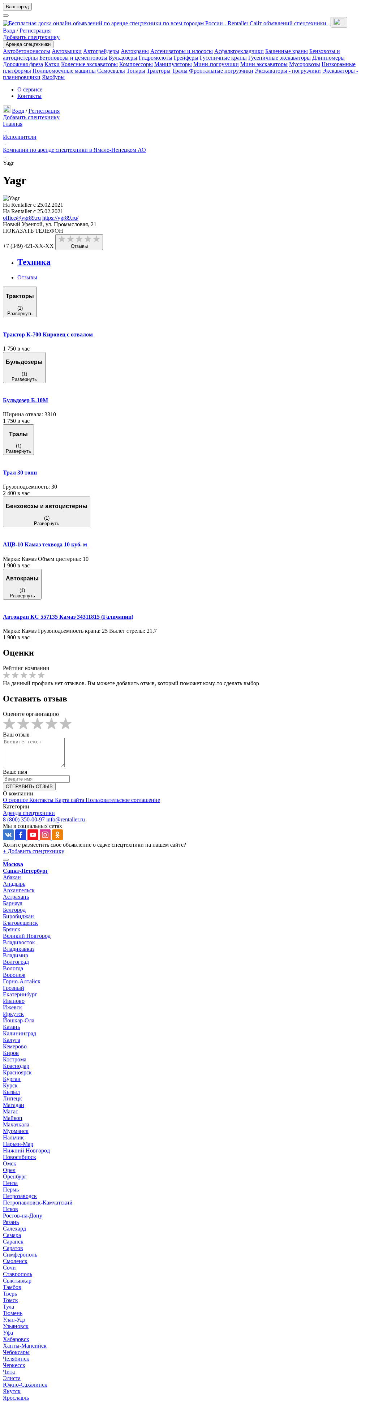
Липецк (12, 1098)
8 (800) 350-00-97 (24, 819)
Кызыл (11, 1092)
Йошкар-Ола (18, 1020)
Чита (9, 1372)
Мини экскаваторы (264, 64)
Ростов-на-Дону (22, 1215)
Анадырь (14, 884)
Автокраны (135, 51)
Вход (9, 30)
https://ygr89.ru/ (60, 218)
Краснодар (16, 1066)
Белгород (14, 910)
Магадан (13, 1105)
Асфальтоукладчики (239, 51)
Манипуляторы (173, 64)
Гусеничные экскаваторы (279, 58)
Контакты (29, 96)
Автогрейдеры (101, 51)
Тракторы (159, 71)
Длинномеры (328, 58)
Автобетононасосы (26, 51)
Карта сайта (70, 800)
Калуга (11, 1040)
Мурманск (16, 1131)
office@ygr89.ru (22, 218)
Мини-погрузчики (216, 64)
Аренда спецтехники (28, 44)
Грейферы (186, 58)
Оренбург (15, 1176)
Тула (8, 1307)
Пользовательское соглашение (123, 800)
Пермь (11, 1189)
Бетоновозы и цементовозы (73, 58)
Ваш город (17, 6)
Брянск (11, 929)
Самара (12, 1235)
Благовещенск (20, 923)
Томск (10, 1300)
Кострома (14, 1059)
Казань (11, 1027)
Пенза (10, 1183)
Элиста (12, 1378)
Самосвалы (111, 71)
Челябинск (16, 1359)
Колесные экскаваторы (89, 64)
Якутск (12, 1391)
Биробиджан (18, 916)
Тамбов (12, 1287)
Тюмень (12, 1313)
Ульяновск (16, 1326)
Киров (11, 1053)
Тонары (135, 71)
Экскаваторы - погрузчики (288, 71)
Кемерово (15, 1046)
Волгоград (16, 962)
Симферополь (20, 1254)
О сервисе (29, 89)
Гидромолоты (155, 58)
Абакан (12, 877)
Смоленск (15, 1261)
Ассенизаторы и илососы (181, 51)
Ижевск (12, 1007)
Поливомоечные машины (64, 71)
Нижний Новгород (26, 1150)
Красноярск (17, 1072)
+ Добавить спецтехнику (33, 851)
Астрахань (16, 897)
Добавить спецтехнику (31, 37)
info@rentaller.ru (65, 819)
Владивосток (19, 942)
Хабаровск (16, 1339)
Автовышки (67, 51)
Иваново (14, 1001)
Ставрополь (17, 1274)
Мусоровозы (304, 64)
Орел (9, 1170)
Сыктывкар (17, 1281)
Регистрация (35, 30)
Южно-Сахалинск (25, 1385)
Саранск (13, 1241)
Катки (52, 64)
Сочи (9, 1268)
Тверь (10, 1294)
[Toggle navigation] (339, 22)
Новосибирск (19, 1157)
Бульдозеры (123, 58)
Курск (10, 1085)
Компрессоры (136, 64)
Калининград (19, 1033)
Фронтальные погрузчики (221, 71)
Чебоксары (16, 1352)
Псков (10, 1209)
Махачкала (16, 1124)
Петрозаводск (20, 1196)
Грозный (13, 988)
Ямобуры (53, 77)
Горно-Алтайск (21, 981)
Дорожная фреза (23, 64)
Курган (12, 1079)
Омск (9, 1163)
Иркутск (13, 1014)
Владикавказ (18, 949)
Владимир (15, 955)
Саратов (13, 1248)
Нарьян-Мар (18, 1144)
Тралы (180, 71)
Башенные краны (286, 51)
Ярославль (16, 1398)
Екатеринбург (20, 994)
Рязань (11, 1222)
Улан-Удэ (14, 1320)
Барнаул (12, 903)
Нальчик (13, 1137)
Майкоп (12, 1118)
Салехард (14, 1228)
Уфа (8, 1333)
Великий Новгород (27, 936)
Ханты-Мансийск (25, 1346)
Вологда (13, 968)
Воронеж (14, 975)
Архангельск (19, 890)
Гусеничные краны (223, 58)
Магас (10, 1111)
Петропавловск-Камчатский (38, 1202)
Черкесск (14, 1365)
